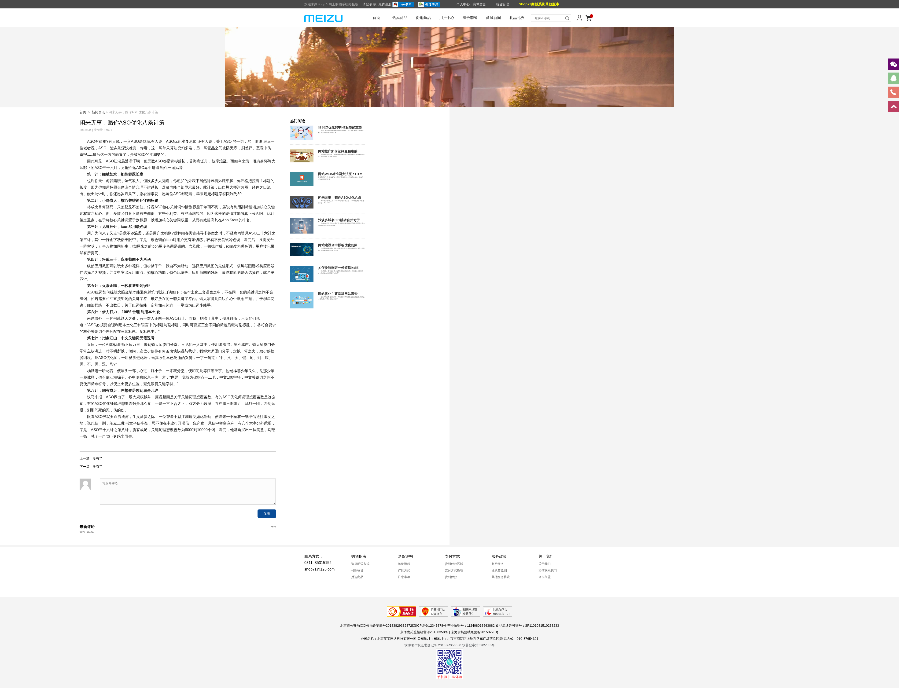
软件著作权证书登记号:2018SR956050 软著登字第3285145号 (449, 645)
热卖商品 (399, 18)
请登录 (367, 4)
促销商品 (423, 18)
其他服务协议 (501, 577)
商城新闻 (493, 18)
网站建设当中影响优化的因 (337, 245)
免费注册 (384, 4)
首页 (376, 18)
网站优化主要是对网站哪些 (337, 294)
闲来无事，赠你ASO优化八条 (339, 197)
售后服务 (498, 564)
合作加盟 (544, 577)
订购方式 (404, 570)
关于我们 (544, 564)
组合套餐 (470, 18)
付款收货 (357, 570)
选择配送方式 (360, 564)
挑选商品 (357, 577)
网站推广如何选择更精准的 (337, 151)
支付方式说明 (454, 570)
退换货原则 (499, 570)
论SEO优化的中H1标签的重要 (340, 127)
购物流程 (404, 564)
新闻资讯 (98, 112)
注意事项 (404, 577)
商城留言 (479, 4)
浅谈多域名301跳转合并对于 (339, 220)
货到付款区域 (454, 564)
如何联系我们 (547, 570)
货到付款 (451, 577)
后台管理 (502, 4)
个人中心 (463, 4)
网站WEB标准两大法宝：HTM (340, 174)
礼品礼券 (516, 18)
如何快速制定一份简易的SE (338, 268)
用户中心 (446, 18)
